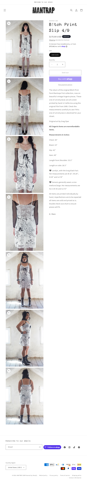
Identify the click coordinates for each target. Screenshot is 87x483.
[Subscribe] (39, 447)
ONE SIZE (56, 55)
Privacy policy (54, 475)
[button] (4, 10)
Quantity (52, 60)
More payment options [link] (65, 84)
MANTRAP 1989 (21, 475)
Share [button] (53, 214)
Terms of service (65, 475)
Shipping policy (76, 475)
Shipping (52, 40)
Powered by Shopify (31, 475)
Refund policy (43, 475)
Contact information (75, 478)
